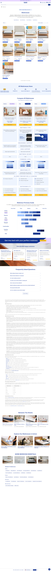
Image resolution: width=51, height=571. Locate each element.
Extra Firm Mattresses (28, 481)
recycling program (20, 405)
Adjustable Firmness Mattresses (37, 481)
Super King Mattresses (9, 472)
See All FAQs (25, 293)
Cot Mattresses (23, 472)
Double (7, 362)
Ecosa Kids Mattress (9, 367)
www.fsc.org (24, 401)
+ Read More (15, 256)
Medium (7, 376)
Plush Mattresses (13, 481)
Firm (6, 377)
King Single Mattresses (26, 470)
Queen (7, 363)
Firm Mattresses (8, 481)
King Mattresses (39, 470)
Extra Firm (7, 378)
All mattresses (7, 470)
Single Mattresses (13, 470)
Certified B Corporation (11, 397)
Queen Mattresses (19, 470)
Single (7, 358)
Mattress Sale (16, 485)
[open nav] (1, 2)
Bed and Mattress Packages (9, 485)
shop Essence (10, 124)
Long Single (7, 359)
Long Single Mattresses (16, 472)
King (6, 364)
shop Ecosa (41, 124)
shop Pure (25, 124)
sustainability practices (13, 405)
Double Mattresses (33, 470)
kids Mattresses (28, 472)
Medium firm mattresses (20, 481)
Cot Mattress (8, 368)
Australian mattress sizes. (15, 370)
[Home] (1, 6)
